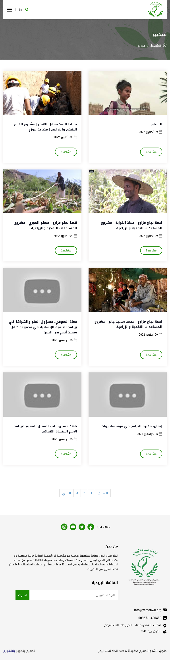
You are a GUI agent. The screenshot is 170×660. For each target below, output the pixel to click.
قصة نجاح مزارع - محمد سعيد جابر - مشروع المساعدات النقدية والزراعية (128, 324)
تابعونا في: (103, 526)
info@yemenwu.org (147, 610)
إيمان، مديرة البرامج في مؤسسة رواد (132, 426)
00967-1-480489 (149, 618)
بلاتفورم (9, 651)
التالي (66, 493)
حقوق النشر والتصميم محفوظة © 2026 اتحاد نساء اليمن (132, 651)
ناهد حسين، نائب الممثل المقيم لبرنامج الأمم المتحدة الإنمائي (45, 428)
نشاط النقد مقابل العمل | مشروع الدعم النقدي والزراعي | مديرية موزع (45, 126)
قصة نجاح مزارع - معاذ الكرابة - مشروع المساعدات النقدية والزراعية (131, 225)
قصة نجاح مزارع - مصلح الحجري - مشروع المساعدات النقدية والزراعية (45, 225)
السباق (156, 124)
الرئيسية (155, 46)
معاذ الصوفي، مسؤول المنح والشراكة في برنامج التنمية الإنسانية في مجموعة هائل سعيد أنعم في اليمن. (43, 327)
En (20, 9)
